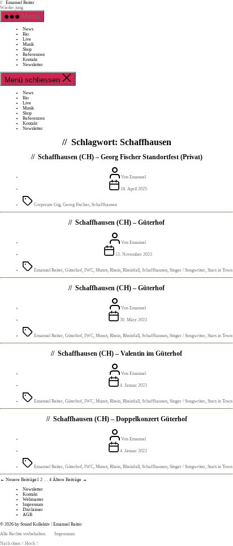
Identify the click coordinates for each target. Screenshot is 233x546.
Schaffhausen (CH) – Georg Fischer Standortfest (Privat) (120, 157)
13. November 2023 (133, 254)
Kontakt (30, 59)
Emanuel (138, 177)
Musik (28, 44)
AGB (27, 514)
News (28, 29)
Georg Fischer (76, 204)
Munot (101, 270)
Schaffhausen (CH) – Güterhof (120, 222)
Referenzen (34, 54)
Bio (26, 34)
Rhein (115, 270)
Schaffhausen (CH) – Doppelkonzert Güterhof (120, 419)
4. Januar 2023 (133, 385)
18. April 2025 (133, 188)
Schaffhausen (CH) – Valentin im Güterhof (120, 353)
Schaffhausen (104, 204)
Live (27, 39)
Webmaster (33, 499)
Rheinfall (131, 270)
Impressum (33, 504)
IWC (88, 270)
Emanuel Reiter (20, 2)
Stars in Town (220, 270)
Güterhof (73, 270)
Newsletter (33, 64)
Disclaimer (33, 509)
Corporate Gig (47, 204)
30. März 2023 (133, 319)
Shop (27, 49)
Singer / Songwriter (187, 270)
